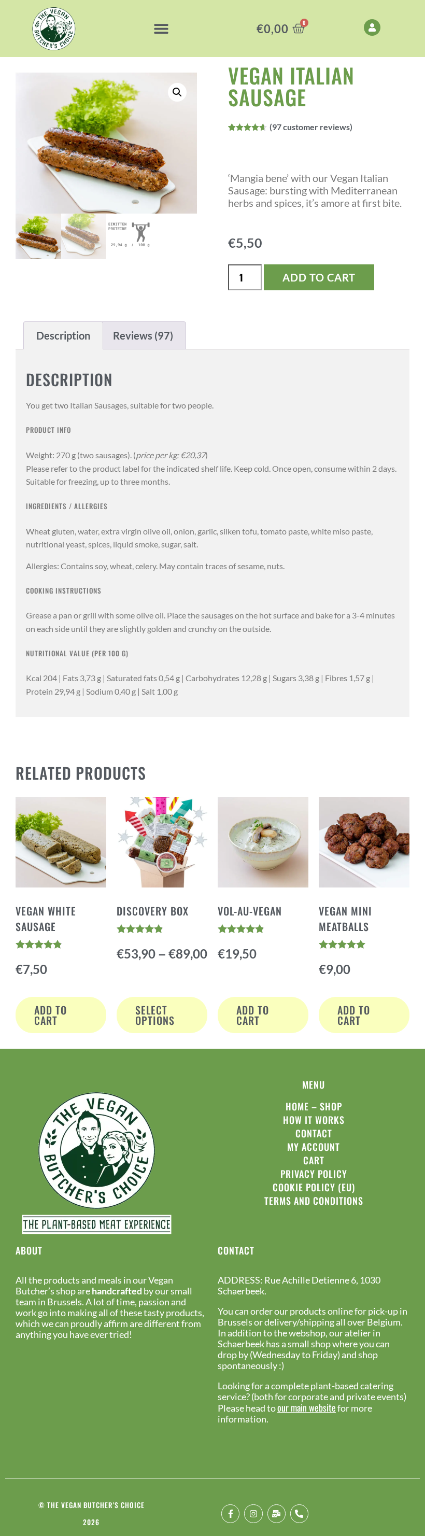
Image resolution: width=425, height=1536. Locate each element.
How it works (314, 1119)
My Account (313, 1146)
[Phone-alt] (299, 1513)
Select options (155, 1015)
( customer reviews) (311, 127)
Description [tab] (63, 335)
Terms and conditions (313, 1200)
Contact (313, 1133)
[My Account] (372, 27)
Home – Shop (314, 1106)
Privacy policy (313, 1173)
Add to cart (319, 277)
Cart (313, 1160)
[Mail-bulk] (276, 1513)
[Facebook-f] (230, 1513)
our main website (306, 1407)
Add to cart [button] (50, 1015)
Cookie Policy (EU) (314, 1187)
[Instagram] (253, 1513)
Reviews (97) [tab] (143, 335)
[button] (161, 28)
